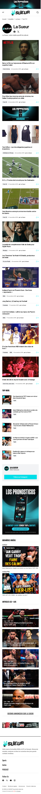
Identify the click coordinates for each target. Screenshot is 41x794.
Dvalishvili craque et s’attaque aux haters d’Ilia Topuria (24, 452)
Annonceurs (22, 786)
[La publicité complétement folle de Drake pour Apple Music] (20, 231)
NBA (4, 296)
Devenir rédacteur (31, 786)
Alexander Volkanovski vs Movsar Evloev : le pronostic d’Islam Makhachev (25, 424)
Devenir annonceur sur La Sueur (20, 713)
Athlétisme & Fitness (8, 153)
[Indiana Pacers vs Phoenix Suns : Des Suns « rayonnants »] (20, 277)
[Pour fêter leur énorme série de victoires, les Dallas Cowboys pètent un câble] (20, 83)
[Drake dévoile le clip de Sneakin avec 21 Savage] (20, 367)
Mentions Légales (12, 786)
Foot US (5, 102)
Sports (4, 760)
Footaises (5, 305)
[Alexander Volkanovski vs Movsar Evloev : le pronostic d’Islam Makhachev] (6, 427)
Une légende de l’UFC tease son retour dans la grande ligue (25, 397)
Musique (5, 250)
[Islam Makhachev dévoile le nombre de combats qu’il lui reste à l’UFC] (6, 413)
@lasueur (14, 467)
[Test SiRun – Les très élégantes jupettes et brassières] (20, 134)
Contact (4, 786)
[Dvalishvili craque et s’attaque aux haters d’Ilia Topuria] (6, 455)
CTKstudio (18, 791)
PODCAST (5, 769)
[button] (3, 12)
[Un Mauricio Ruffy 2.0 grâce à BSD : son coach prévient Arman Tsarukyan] (6, 441)
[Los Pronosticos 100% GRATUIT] (20, 4)
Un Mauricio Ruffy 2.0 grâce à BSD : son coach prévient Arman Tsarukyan (25, 438)
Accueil (4, 19)
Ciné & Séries (6, 69)
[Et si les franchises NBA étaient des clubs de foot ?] (20, 333)
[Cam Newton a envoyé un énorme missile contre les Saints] (20, 198)
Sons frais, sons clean (8, 383)
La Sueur (18, 19)
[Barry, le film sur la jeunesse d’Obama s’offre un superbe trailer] (20, 50)
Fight (14, 400)
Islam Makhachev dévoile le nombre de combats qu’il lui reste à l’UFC (25, 411)
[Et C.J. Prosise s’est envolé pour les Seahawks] (20, 167)
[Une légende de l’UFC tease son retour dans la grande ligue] (6, 399)
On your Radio (6, 261)
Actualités (11, 19)
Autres (4, 765)
